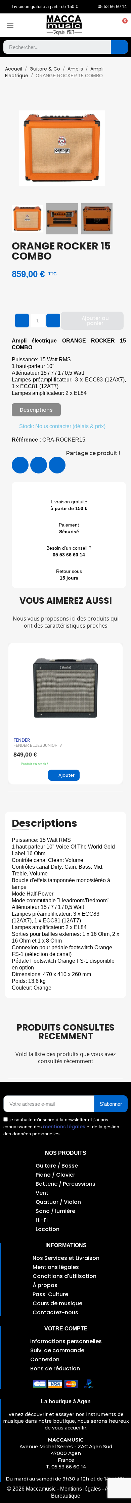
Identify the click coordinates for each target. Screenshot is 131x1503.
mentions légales (64, 1126)
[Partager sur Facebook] (20, 465)
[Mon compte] (108, 25)
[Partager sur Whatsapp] (57, 465)
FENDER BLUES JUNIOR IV (37, 745)
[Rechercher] (119, 47)
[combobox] (52, 47)
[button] (121, 25)
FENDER (21, 740)
